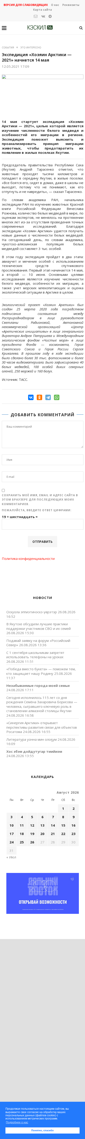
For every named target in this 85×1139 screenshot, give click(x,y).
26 (32, 842)
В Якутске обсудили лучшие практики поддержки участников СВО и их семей (38, 626)
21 (53, 833)
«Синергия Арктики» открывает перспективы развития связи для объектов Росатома (41, 727)
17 (12, 833)
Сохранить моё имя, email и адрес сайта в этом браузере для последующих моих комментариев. (40, 499)
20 (42, 833)
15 (63, 825)
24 (12, 842)
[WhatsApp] (56, 397)
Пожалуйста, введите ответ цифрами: (37, 510)
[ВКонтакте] (31, 397)
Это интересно (30, 47)
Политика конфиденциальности (28, 558)
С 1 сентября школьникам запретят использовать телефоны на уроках (35, 654)
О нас (55, 5)
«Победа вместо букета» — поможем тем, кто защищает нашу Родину (41, 671)
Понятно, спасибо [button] (42, 1130)
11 (22, 825)
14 (53, 825)
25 (22, 842)
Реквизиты (70, 5)
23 (73, 833)
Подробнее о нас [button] (17, 1122)
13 (42, 825)
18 (22, 833)
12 (32, 825)
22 (63, 833)
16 (73, 825)
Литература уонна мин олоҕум (31, 739)
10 (12, 825)
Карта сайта (42, 10)
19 (32, 833)
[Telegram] (48, 397)
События (8, 47)
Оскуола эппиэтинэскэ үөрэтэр (31, 612)
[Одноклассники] (39, 397)
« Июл (11, 857)
